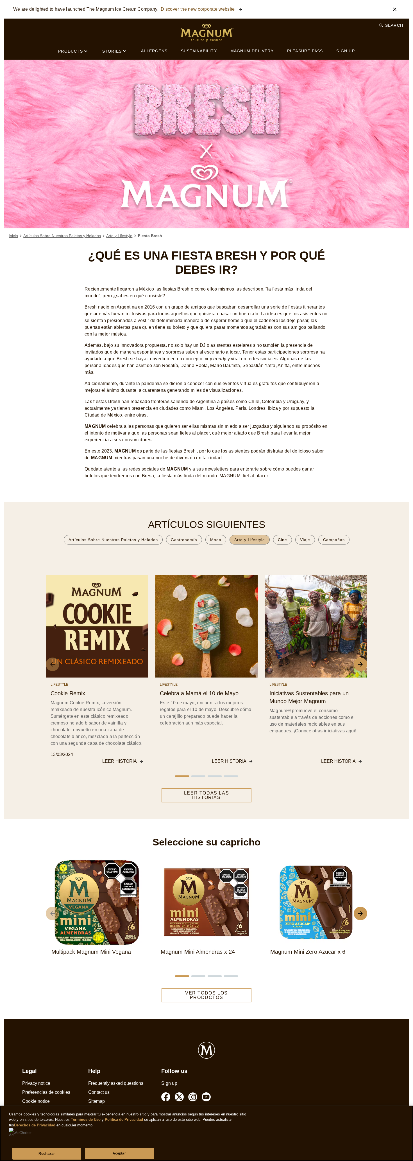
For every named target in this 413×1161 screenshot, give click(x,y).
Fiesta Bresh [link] (150, 235)
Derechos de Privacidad (34, 1125)
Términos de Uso (86, 1119)
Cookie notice (36, 1101)
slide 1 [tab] (182, 776)
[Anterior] (52, 913)
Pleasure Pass (305, 51)
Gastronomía (184, 539)
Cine (282, 539)
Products (70, 51)
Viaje (305, 539)
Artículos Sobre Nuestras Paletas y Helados (113, 539)
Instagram (192, 1096)
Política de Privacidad (124, 1119)
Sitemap (96, 1101)
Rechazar (46, 1153)
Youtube (206, 1096)
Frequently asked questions (115, 1083)
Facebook (165, 1096)
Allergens (154, 51)
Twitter (179, 1096)
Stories (112, 51)
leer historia (119, 761)
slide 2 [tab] (198, 776)
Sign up (345, 51)
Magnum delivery (252, 51)
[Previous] (52, 664)
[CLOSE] (395, 9)
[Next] (360, 664)
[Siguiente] (360, 913)
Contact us (99, 1092)
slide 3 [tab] (215, 776)
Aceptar (119, 1153)
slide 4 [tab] (231, 776)
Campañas (334, 539)
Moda (215, 539)
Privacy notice (36, 1083)
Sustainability (199, 51)
